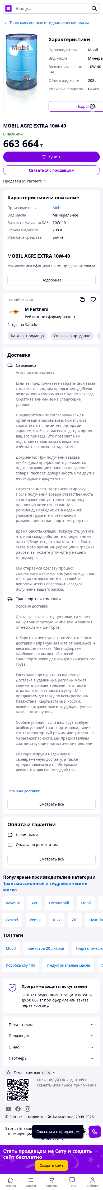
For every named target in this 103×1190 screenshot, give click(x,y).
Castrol (12, 919)
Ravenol (13, 902)
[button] (51, 157)
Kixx (56, 919)
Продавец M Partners (22, 181)
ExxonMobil (59, 902)
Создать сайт (51, 1165)
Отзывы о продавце (72, 335)
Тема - (27, 1072)
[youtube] (8, 1109)
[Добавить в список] (92, 106)
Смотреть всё (51, 804)
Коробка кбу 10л (20, 965)
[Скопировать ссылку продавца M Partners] (82, 299)
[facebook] (18, 1109)
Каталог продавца (27, 335)
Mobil (86, 902)
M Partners (36, 309)
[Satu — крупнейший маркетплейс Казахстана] (8, 8)
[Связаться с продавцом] (94, 1131)
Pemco (35, 919)
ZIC (75, 919)
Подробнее (51, 280)
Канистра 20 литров (45, 948)
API (34, 902)
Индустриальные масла (68, 965)
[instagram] (27, 1109)
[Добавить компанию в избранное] (93, 299)
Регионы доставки (23, 790)
